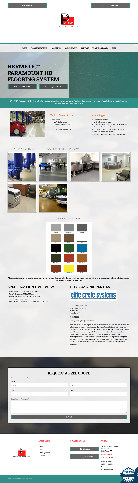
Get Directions (106, 454)
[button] (39, 48)
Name (13, 381)
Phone (72, 390)
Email (13, 390)
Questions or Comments (20, 399)
